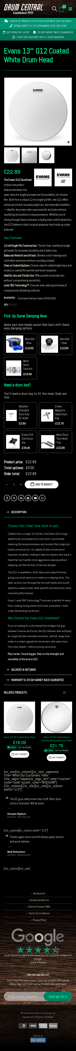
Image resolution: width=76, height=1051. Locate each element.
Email (35, 498)
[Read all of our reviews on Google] (38, 937)
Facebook (7, 498)
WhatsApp (42, 498)
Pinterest (28, 498)
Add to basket (43, 484)
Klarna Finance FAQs (39, 907)
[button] (55, 8)
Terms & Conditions (39, 913)
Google (38, 959)
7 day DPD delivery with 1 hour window (40, 37)
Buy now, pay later (18, 32)
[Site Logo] (23, 9)
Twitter (14, 498)
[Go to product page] (19, 717)
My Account (39, 893)
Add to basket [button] (21, 757)
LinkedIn (21, 498)
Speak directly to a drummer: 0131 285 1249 (40, 26)
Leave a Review (38, 962)
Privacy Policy (39, 920)
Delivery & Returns (39, 900)
